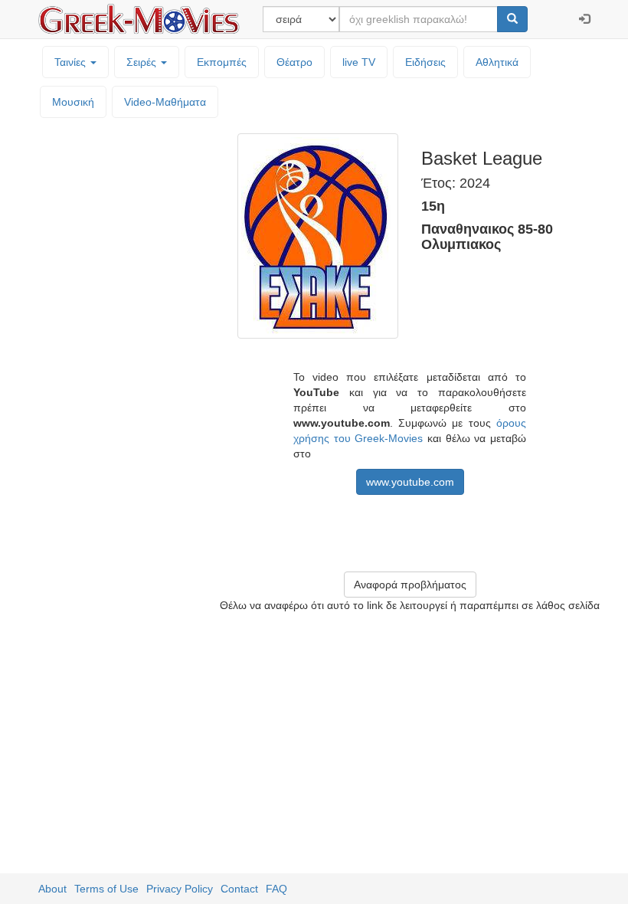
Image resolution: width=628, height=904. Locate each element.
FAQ (276, 889)
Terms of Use (106, 889)
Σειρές (142, 62)
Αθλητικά (497, 62)
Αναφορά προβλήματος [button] (410, 584)
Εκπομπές (222, 62)
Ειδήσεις (425, 62)
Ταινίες (71, 62)
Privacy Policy (179, 889)
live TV (358, 62)
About (52, 889)
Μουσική (73, 102)
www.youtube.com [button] (410, 482)
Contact (239, 889)
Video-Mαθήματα (165, 102)
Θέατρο (294, 62)
